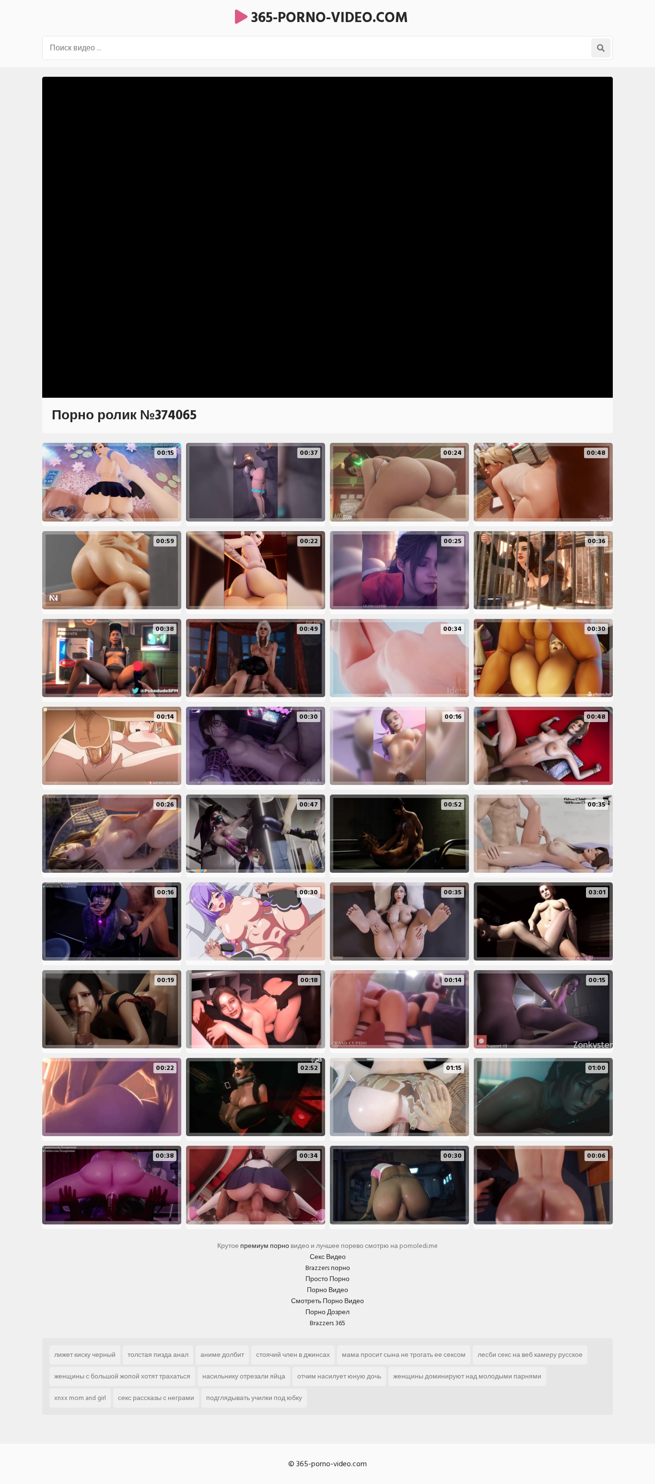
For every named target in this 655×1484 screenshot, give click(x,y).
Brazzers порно (327, 1267)
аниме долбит (222, 1354)
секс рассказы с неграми (156, 1397)
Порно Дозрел (327, 1312)
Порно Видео (327, 1289)
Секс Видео (328, 1256)
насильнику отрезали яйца (243, 1376)
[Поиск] (600, 48)
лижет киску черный (85, 1354)
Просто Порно (327, 1278)
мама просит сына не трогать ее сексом (404, 1354)
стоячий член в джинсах (293, 1354)
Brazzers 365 (327, 1323)
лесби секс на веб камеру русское (530, 1354)
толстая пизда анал (158, 1354)
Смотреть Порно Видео (327, 1300)
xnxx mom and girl (80, 1397)
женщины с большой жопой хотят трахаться (122, 1376)
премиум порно (264, 1245)
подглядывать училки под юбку (254, 1397)
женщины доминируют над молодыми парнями (467, 1376)
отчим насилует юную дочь (339, 1376)
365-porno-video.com (327, 17)
